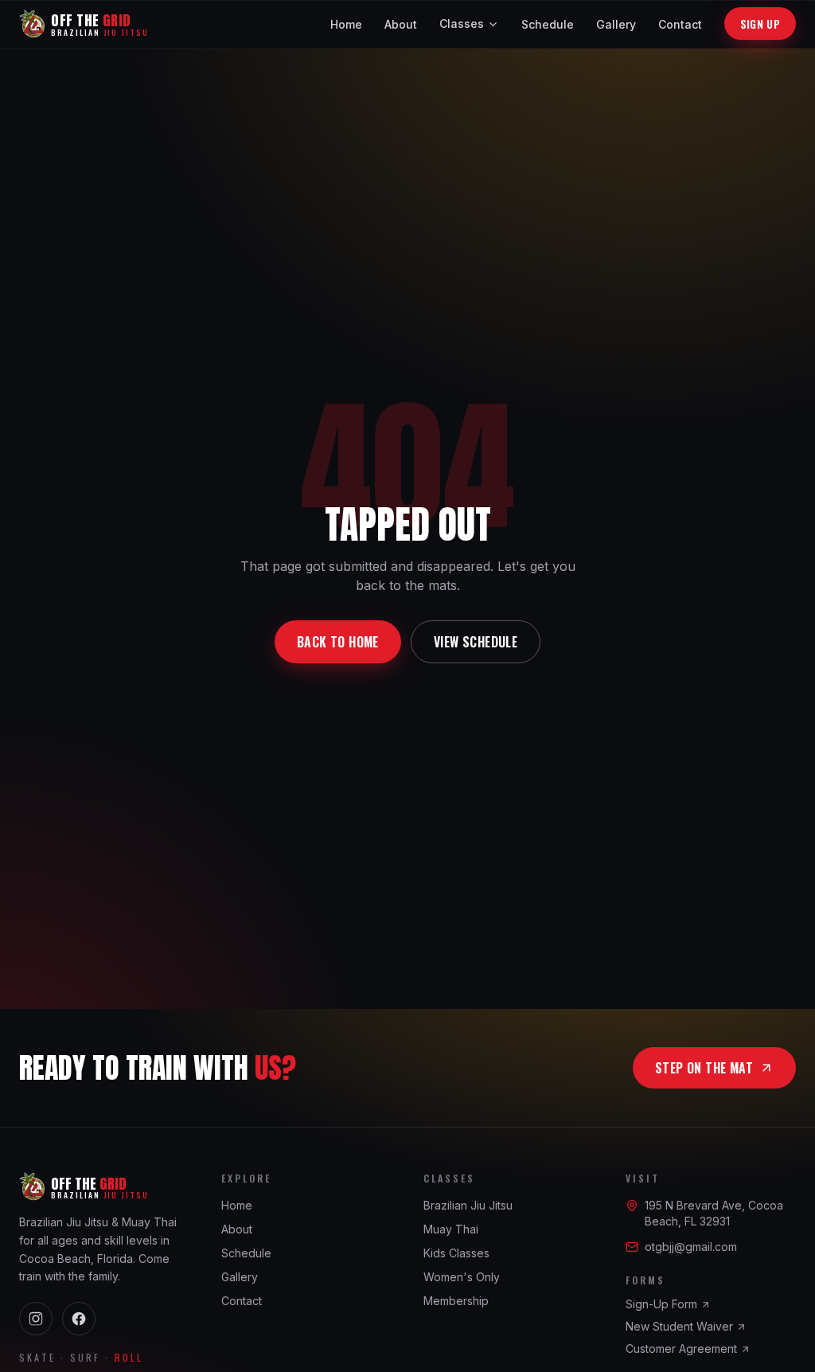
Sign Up (760, 23)
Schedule (547, 24)
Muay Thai (450, 1229)
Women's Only (461, 1277)
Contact (680, 24)
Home (346, 24)
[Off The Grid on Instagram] (36, 1318)
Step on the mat (704, 1067)
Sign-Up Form (661, 1304)
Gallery (616, 24)
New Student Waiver (679, 1326)
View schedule (475, 641)
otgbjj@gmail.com (691, 1246)
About (400, 24)
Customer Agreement (681, 1348)
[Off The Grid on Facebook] (79, 1318)
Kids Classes (456, 1253)
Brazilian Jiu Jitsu (468, 1205)
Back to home (338, 641)
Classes (461, 23)
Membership (456, 1301)
